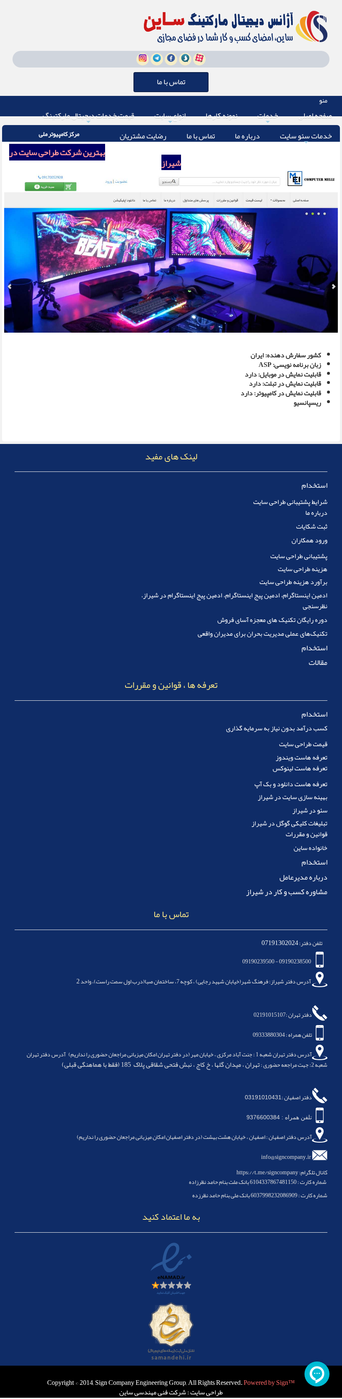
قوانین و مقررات (306, 834)
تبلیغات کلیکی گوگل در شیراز (289, 823)
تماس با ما (200, 135)
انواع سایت (170, 117)
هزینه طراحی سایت (302, 569)
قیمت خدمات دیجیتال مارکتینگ (88, 117)
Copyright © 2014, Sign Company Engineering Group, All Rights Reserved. (145, 1382)
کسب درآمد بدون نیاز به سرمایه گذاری (276, 728)
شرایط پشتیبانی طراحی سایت (290, 502)
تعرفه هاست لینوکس (300, 768)
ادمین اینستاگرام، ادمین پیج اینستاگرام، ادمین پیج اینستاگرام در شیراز (235, 595)
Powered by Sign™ (269, 1382)
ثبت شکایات (311, 526)
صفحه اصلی (315, 115)
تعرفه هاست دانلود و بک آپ (290, 784)
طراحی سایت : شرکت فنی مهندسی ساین (171, 1392)
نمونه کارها (221, 115)
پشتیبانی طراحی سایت (298, 556)
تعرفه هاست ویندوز (301, 757)
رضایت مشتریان (143, 135)
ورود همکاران (309, 540)
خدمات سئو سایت (306, 137)
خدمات (267, 117)
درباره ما (247, 135)
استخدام (314, 485)
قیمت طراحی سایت (303, 744)
